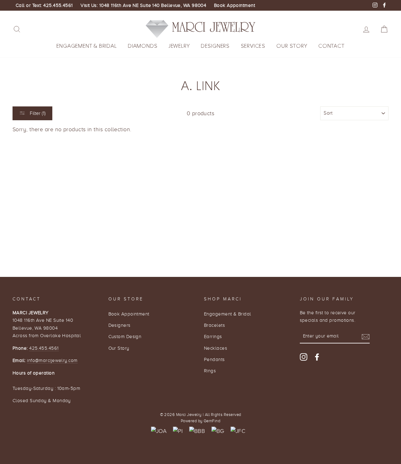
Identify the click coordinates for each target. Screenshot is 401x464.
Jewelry (179, 46)
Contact (331, 46)
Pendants (214, 359)
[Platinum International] (178, 431)
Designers (215, 46)
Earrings (213, 336)
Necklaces (215, 348)
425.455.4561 (44, 348)
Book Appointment (234, 5)
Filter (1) (37, 113)
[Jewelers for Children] (238, 431)
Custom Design (125, 336)
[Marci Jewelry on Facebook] (317, 357)
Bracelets (214, 325)
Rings (210, 370)
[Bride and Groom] (217, 431)
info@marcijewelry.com (52, 360)
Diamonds (142, 46)
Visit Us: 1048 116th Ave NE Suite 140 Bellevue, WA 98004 (143, 5)
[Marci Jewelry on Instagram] (303, 357)
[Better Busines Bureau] (197, 431)
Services (253, 46)
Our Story (291, 46)
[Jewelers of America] (159, 431)
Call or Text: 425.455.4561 (44, 5)
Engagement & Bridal (86, 46)
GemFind (212, 421)
